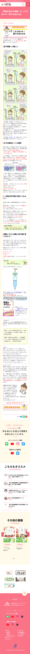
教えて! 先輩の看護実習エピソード (16, 498)
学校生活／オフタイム (10, 635)
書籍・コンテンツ (8, 637)
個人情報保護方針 (21, 632)
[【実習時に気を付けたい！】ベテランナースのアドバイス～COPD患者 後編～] (6, 492)
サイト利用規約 (21, 634)
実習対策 (8, 634)
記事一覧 (7, 630)
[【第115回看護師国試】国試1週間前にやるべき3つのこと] (6, 505)
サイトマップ (20, 630)
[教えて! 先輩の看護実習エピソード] (6, 500)
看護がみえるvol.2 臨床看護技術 (14, 292)
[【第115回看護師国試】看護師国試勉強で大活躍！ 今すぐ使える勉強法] (6, 484)
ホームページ (8, 639)
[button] (12, 558)
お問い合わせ (20, 635)
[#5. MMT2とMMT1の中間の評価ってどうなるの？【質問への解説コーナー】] (6, 475)
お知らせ (5, 23)
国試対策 (8, 632)
